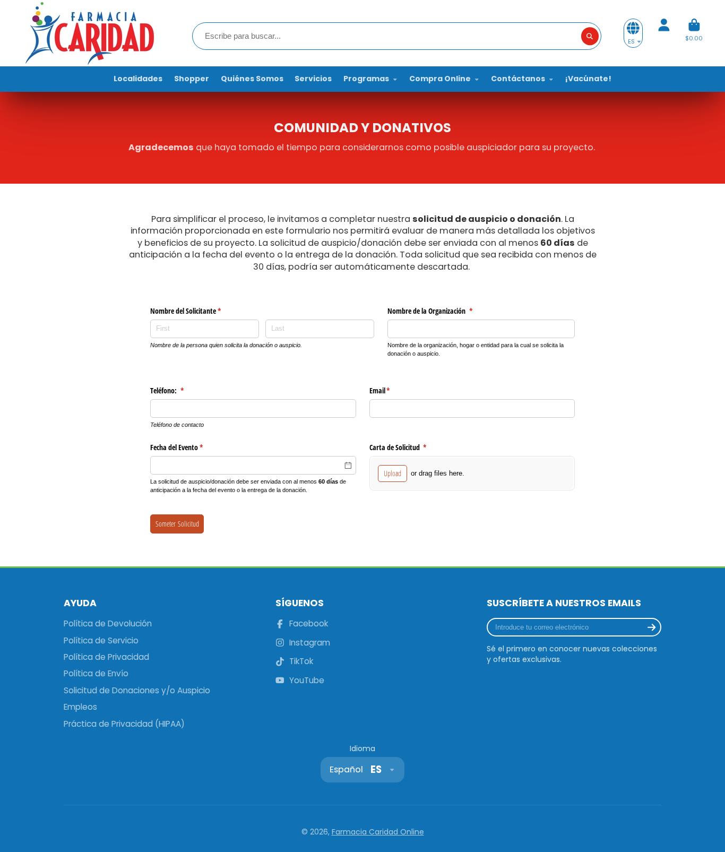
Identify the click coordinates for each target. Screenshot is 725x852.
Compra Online (440, 78)
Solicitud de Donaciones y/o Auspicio (137, 690)
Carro (694, 33)
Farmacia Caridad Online (378, 832)
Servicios (313, 78)
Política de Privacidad (106, 656)
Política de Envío (96, 673)
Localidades (138, 78)
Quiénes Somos (252, 78)
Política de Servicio (101, 640)
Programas (366, 78)
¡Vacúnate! (588, 78)
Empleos (80, 706)
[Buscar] (590, 36)
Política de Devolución (108, 623)
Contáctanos (518, 78)
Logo (88, 33)
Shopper (191, 78)
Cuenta (664, 33)
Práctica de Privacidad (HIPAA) (124, 723)
